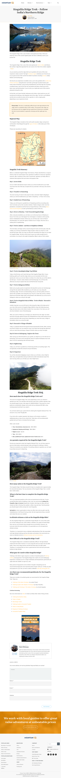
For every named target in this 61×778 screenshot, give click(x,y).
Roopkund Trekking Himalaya (20, 609)
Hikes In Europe (4, 747)
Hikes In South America (5, 753)
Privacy (21, 773)
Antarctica (19, 747)
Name (12, 680)
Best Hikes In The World (6, 745)
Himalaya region (32, 73)
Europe (18, 753)
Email (11, 688)
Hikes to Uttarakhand (18, 606)
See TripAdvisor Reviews (37, 763)
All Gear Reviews (20, 764)
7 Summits (3, 766)
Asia (29, 15)
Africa (18, 745)
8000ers (2, 768)
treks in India (41, 65)
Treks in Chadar (16, 599)
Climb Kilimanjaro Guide (36, 754)
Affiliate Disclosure (33, 773)
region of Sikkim (33, 124)
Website (12, 695)
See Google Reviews (36, 765)
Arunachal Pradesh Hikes (19, 611)
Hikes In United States (5, 749)
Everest (44, 75)
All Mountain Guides (20, 759)
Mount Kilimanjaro (4, 764)
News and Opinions (36, 747)
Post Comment (46, 706)
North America (19, 755)
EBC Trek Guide (35, 758)
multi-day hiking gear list (43, 568)
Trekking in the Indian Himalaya (21, 582)
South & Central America (21, 757)
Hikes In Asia (3, 751)
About (33, 745)
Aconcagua (3, 758)
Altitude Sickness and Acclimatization (33, 535)
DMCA (28, 773)
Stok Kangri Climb (17, 601)
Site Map (39, 773)
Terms (24, 773)
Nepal (11, 68)
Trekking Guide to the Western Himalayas (23, 584)
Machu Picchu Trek (35, 756)
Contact (33, 749)
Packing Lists (19, 766)
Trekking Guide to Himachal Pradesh (22, 604)
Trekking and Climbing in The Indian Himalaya (24, 587)
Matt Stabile (15, 268)
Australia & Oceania (21, 751)
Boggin (14, 480)
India (31, 15)
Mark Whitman (31, 17)
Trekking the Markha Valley (19, 596)
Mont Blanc (3, 760)
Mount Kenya (3, 762)
